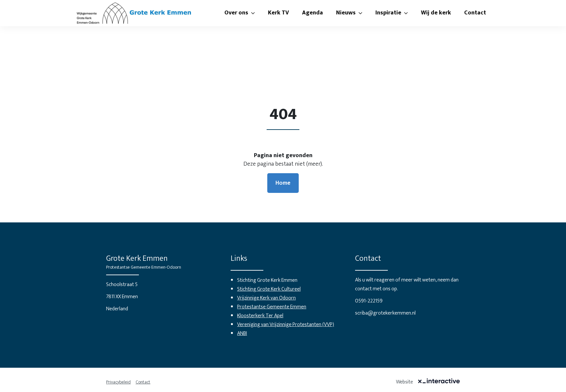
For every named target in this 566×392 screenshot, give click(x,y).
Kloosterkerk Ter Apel (260, 315)
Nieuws (346, 13)
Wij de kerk (436, 13)
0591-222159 (369, 301)
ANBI (242, 333)
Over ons (236, 13)
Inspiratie (388, 13)
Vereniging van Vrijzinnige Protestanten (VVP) (285, 324)
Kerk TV (278, 13)
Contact (475, 13)
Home (283, 183)
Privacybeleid (118, 382)
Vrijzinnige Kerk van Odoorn (266, 298)
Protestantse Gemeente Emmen (271, 306)
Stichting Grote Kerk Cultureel (269, 289)
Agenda (312, 13)
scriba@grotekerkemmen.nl (385, 313)
